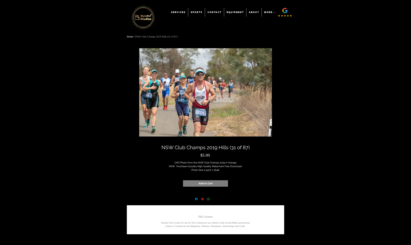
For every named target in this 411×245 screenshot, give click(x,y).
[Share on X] (215, 199)
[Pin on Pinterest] (202, 199)
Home (130, 36)
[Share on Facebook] (196, 199)
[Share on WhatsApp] (208, 199)
